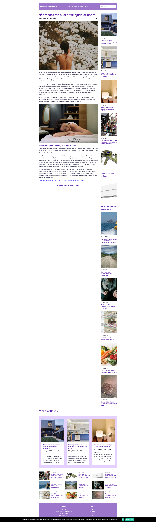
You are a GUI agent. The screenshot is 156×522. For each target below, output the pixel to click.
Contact (87, 6)
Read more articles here (68, 185)
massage (95, 18)
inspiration (46, 454)
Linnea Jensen (54, 18)
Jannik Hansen (81, 451)
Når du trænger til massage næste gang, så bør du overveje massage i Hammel (61, 181)
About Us (74, 6)
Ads (69, 6)
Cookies (80, 6)
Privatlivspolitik (129, 519)
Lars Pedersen (58, 451)
